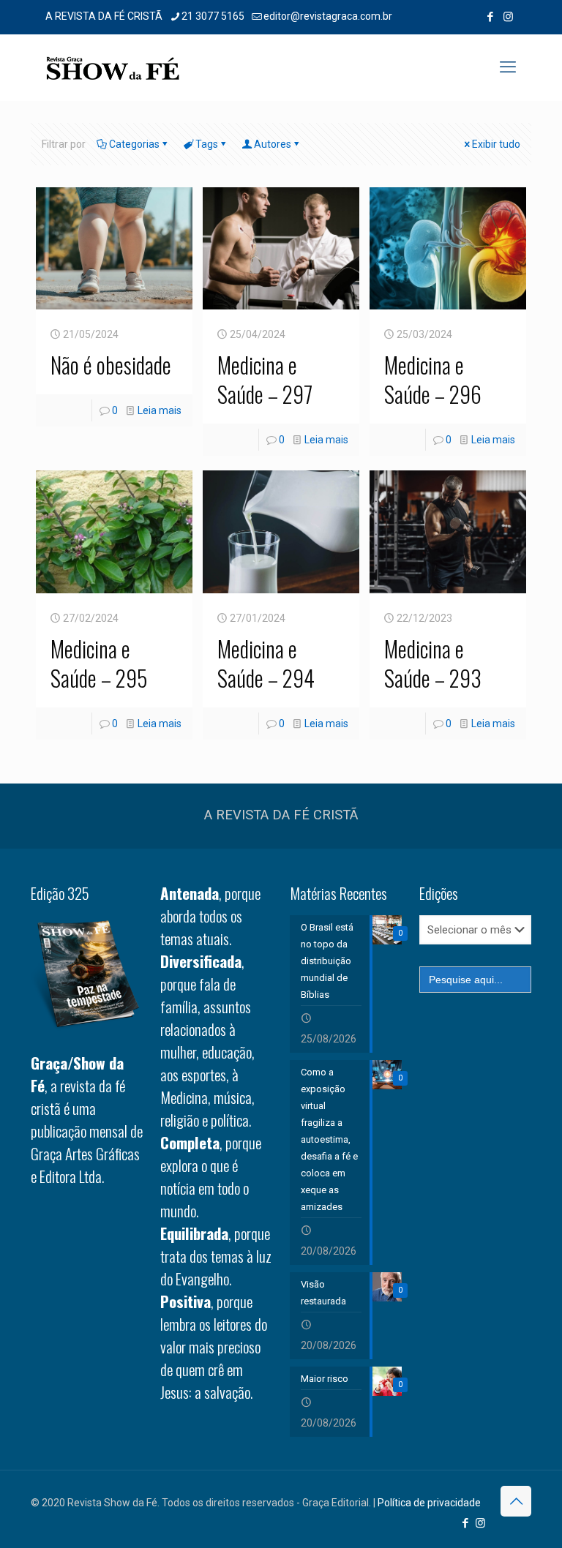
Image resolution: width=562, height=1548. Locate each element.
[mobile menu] (507, 67)
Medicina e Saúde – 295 (98, 663)
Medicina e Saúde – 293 (433, 663)
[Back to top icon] (516, 1501)
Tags (206, 144)
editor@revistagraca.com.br (327, 16)
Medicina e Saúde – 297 (264, 379)
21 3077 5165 (212, 16)
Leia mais (159, 410)
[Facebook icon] (489, 16)
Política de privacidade (429, 1502)
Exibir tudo (496, 144)
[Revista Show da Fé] (112, 67)
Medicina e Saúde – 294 (266, 663)
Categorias (134, 144)
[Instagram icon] (508, 16)
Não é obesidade (110, 364)
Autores (272, 144)
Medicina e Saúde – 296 (433, 379)
